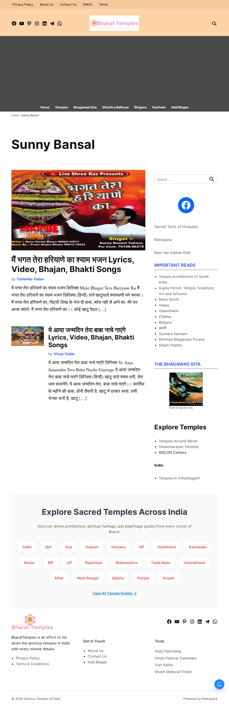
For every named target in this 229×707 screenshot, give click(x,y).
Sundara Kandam (173, 333)
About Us (46, 4)
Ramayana (163, 239)
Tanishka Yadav (30, 279)
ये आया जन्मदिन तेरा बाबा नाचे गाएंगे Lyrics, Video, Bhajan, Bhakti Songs (91, 337)
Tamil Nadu (160, 562)
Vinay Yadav (64, 354)
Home (44, 107)
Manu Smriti (169, 299)
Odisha (118, 578)
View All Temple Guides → (114, 593)
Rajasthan (93, 562)
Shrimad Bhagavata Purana (181, 339)
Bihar (59, 578)
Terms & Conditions (32, 664)
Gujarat (91, 547)
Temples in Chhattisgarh (179, 478)
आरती (162, 328)
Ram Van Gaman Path (172, 252)
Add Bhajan (180, 107)
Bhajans (140, 107)
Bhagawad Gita (85, 107)
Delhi (27, 547)
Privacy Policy (23, 4)
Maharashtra (127, 562)
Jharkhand (166, 547)
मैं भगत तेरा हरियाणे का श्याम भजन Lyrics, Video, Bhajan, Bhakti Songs (72, 264)
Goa (68, 547)
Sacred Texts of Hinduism (176, 226)
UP (69, 562)
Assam (168, 578)
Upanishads (168, 310)
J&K (48, 547)
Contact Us (68, 4)
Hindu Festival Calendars (176, 658)
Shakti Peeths (170, 345)
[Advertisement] (114, 69)
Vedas (164, 305)
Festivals (159, 107)
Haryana (118, 547)
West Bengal (87, 578)
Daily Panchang (168, 651)
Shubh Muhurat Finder (173, 671)
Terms (103, 4)
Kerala (29, 562)
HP (141, 547)
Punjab (143, 578)
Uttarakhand (194, 562)
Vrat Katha (164, 665)
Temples (61, 107)
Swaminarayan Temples (179, 446)
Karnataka (198, 547)
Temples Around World (178, 441)
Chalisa (165, 316)
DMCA (87, 4)
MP (50, 562)
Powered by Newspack (200, 699)
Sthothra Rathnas (115, 107)
